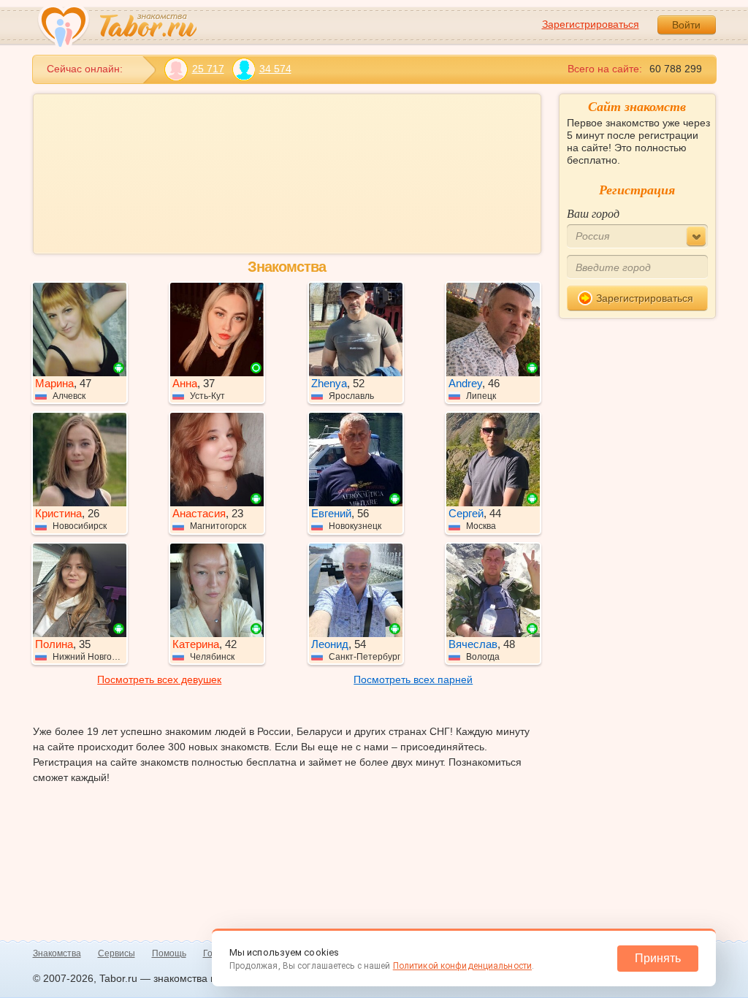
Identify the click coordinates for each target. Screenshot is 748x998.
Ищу (70, 105)
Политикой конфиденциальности (462, 966)
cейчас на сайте (182, 200)
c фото (92, 200)
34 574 (275, 69)
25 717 (208, 69)
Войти (686, 25)
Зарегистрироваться (590, 24)
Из (65, 153)
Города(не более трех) (352, 153)
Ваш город (593, 213)
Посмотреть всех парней (413, 656)
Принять (658, 958)
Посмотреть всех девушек (159, 656)
